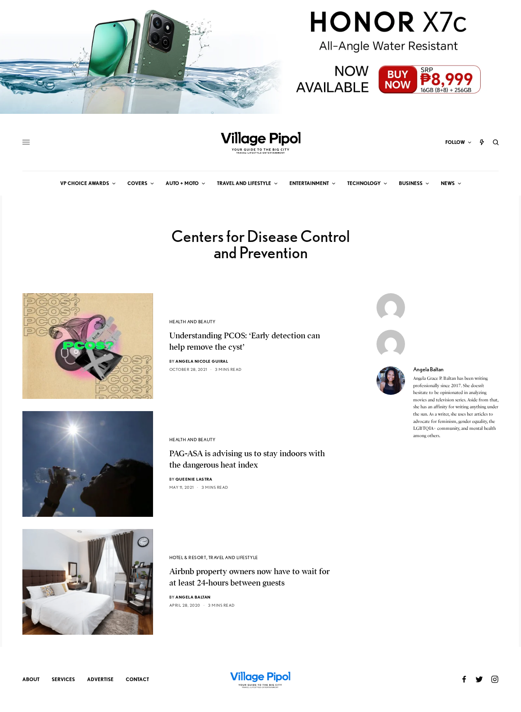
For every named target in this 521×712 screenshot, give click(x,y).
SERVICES (63, 679)
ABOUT (30, 679)
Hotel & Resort (187, 557)
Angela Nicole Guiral (201, 361)
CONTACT (137, 679)
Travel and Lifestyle (233, 557)
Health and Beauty (192, 321)
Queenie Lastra (193, 479)
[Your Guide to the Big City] (260, 142)
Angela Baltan (193, 596)
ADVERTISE (100, 679)
